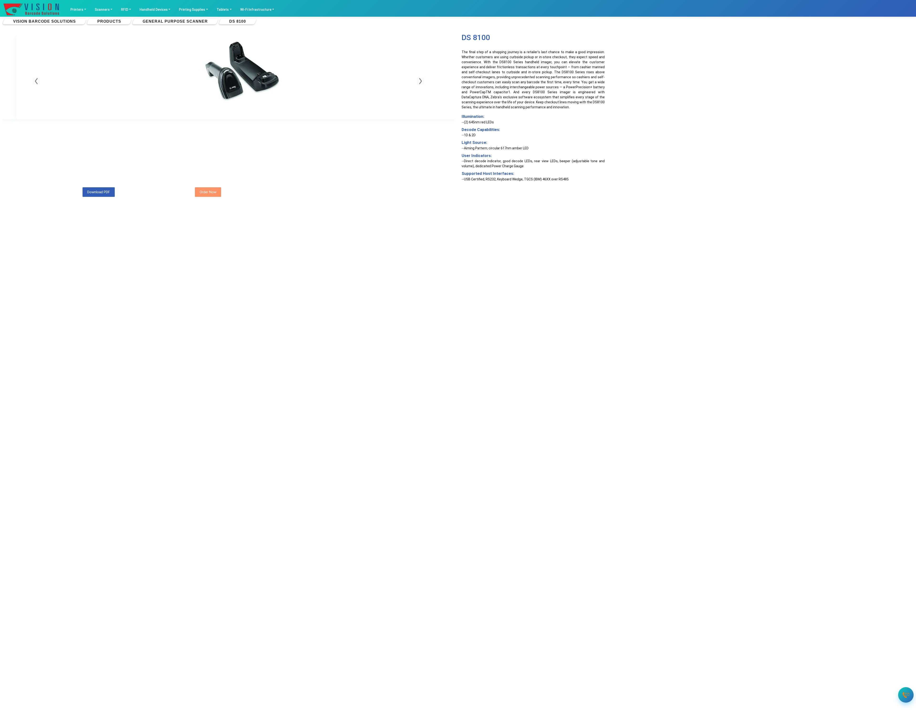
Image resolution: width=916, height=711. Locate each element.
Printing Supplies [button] (192, 9)
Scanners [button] (102, 9)
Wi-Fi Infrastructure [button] (255, 9)
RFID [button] (124, 9)
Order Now (208, 192)
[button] (36, 81)
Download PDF (98, 192)
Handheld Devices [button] (154, 9)
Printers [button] (76, 9)
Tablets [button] (223, 9)
